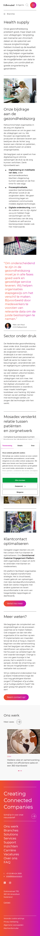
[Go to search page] (27, 5)
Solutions (11, 834)
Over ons (10, 858)
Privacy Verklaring (11, 922)
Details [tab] (20, 445)
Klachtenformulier (11, 928)
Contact (7, 903)
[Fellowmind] (9, 5)
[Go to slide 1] (18, 770)
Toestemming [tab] (7, 445)
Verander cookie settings (14, 918)
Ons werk (11, 826)
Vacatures (11, 854)
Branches (11, 830)
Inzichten (11, 846)
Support (10, 842)
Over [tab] (33, 445)
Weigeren (20, 492)
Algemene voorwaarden (13, 925)
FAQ (7, 862)
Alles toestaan (20, 480)
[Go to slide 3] (21, 770)
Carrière (10, 850)
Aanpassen (19, 486)
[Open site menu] (33, 5)
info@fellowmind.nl (14, 876)
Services (10, 838)
